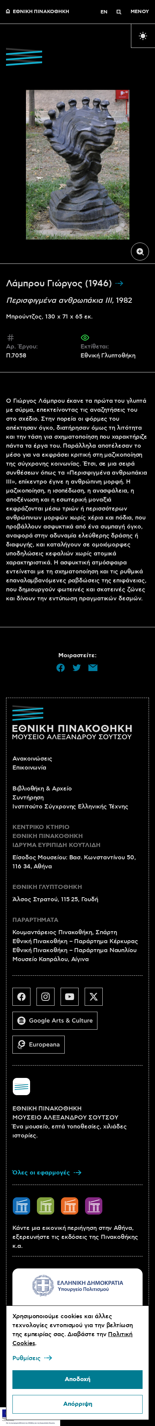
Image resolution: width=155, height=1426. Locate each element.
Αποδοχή (77, 1379)
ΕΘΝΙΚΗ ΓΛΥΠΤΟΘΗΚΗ (47, 887)
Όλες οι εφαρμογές (41, 1173)
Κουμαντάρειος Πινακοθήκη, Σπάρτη (64, 932)
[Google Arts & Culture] (57, 1024)
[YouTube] (73, 1000)
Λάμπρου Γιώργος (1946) (60, 283)
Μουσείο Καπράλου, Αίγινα (50, 959)
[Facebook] (24, 1000)
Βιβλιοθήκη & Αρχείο (41, 788)
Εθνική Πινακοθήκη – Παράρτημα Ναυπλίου (74, 950)
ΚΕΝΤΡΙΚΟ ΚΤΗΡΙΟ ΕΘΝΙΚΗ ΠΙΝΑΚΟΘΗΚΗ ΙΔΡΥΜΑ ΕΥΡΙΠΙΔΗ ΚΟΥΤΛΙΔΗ (56, 836)
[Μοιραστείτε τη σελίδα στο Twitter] (77, 668)
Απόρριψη (77, 1404)
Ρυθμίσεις (26, 1358)
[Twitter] (97, 1000)
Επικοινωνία (29, 767)
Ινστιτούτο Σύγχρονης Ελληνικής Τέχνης (70, 806)
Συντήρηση (28, 797)
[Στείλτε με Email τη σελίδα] (93, 668)
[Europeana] (41, 1048)
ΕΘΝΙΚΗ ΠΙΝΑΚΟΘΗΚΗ (41, 12)
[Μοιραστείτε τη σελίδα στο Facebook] (61, 668)
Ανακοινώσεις (32, 758)
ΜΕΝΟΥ (140, 12)
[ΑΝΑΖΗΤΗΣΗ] (119, 12)
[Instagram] (48, 1000)
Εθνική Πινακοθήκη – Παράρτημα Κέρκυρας (75, 941)
